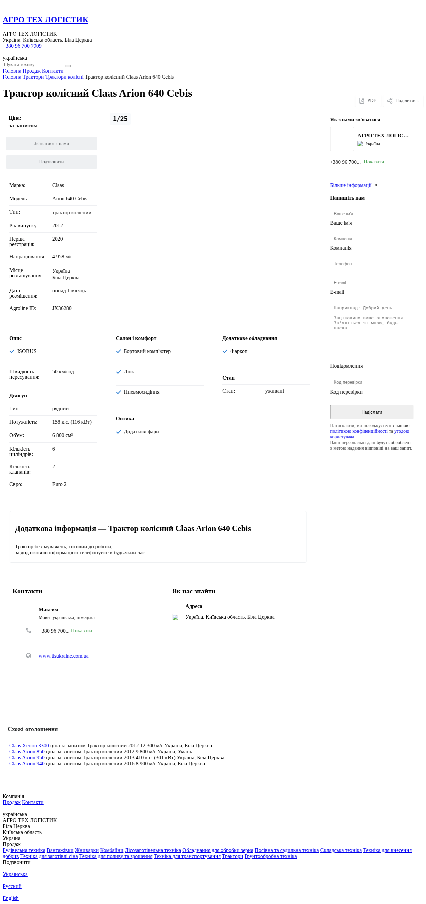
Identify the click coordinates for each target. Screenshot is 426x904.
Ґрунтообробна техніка (271, 856)
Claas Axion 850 (27, 751)
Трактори (232, 856)
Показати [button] (374, 161)
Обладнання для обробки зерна (217, 850)
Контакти (33, 802)
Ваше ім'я (341, 223)
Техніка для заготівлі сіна (49, 856)
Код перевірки (346, 392)
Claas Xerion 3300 (29, 745)
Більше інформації (350, 185)
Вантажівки (60, 850)
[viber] (364, 172)
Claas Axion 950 (27, 757)
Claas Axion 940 (27, 763)
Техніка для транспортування (187, 856)
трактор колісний (72, 212)
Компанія (340, 248)
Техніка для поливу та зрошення (115, 856)
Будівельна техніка (24, 850)
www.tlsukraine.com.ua (64, 656)
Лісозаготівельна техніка (153, 850)
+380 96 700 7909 (22, 46)
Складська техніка (341, 850)
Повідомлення (346, 366)
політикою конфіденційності (359, 431)
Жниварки (87, 850)
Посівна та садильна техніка (287, 850)
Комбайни (111, 850)
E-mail (337, 292)
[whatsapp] (343, 172)
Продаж (12, 802)
